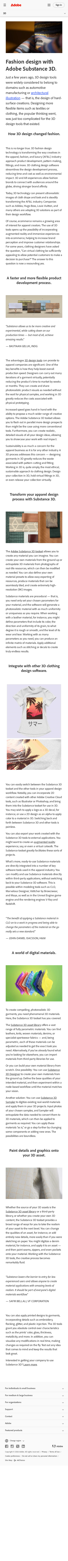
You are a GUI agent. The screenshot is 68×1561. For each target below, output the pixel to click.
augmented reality (44, 842)
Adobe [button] (8, 1423)
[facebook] (6, 1446)
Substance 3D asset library (26, 1025)
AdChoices (21, 1460)
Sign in (59, 5)
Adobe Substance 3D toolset (27, 551)
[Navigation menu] (4, 5)
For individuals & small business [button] (20, 1388)
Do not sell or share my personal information (39, 1456)
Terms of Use (54, 1452)
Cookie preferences (12, 1456)
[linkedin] (23, 1446)
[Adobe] (15, 5)
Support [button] (9, 1409)
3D (4, 13)
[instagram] (12, 1446)
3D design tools (33, 360)
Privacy (44, 1452)
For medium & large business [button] (19, 1395)
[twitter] (17, 1446)
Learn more (30, 1364)
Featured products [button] (13, 1430)
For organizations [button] (13, 1402)
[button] (49, 5)
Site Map (8, 1460)
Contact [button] (8, 1416)
